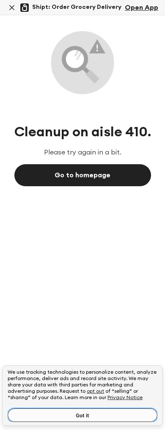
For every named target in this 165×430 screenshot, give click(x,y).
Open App (141, 7)
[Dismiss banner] (12, 8)
